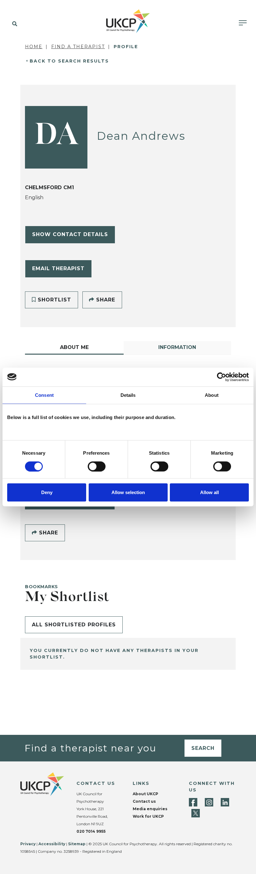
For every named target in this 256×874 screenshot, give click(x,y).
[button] (13, 24)
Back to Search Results (69, 61)
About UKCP (145, 793)
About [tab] (212, 394)
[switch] (97, 466)
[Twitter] (195, 813)
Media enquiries (150, 808)
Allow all (209, 492)
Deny (46, 492)
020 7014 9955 (91, 831)
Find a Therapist (78, 46)
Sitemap (77, 843)
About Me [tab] (74, 347)
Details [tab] (128, 394)
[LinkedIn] (225, 802)
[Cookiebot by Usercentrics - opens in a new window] (221, 376)
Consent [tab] (44, 394)
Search (202, 748)
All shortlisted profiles (74, 625)
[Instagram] (209, 802)
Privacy (28, 843)
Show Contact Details (70, 234)
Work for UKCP (148, 816)
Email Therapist (58, 268)
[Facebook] (193, 802)
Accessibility (51, 843)
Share (104, 300)
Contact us (144, 801)
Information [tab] (177, 347)
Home (33, 46)
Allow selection (128, 492)
